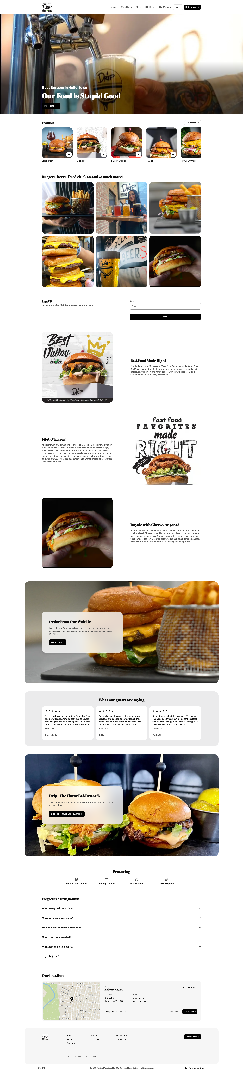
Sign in (178, 7)
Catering (70, 1043)
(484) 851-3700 (140, 998)
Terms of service (73, 1056)
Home (69, 1035)
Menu (138, 7)
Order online (190, 1011)
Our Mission (165, 7)
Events (113, 7)
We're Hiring (126, 7)
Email (136, 301)
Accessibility (90, 1056)
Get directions (188, 987)
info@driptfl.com (140, 1001)
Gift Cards (150, 7)
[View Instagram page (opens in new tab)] (43, 1068)
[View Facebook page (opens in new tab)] (39, 1068)
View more (49, 728)
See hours (174, 1012)
